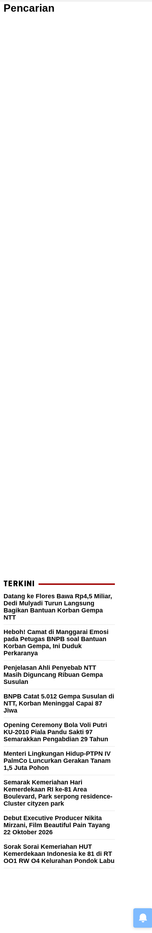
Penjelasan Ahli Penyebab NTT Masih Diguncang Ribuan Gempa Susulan (53, 674)
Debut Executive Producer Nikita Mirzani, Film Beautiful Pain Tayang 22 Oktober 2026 (57, 825)
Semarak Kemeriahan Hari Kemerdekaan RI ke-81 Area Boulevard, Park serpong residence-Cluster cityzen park (58, 793)
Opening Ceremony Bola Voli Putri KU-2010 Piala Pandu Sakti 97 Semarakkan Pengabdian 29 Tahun (56, 732)
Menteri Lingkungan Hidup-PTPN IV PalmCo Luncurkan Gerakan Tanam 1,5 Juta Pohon (57, 760)
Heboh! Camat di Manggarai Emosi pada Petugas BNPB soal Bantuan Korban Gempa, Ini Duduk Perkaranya (56, 642)
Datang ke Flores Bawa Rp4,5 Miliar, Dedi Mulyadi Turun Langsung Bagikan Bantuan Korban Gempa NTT (58, 607)
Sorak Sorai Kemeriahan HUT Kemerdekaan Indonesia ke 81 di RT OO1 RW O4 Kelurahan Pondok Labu (59, 853)
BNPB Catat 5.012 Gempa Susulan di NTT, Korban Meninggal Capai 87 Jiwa (59, 703)
